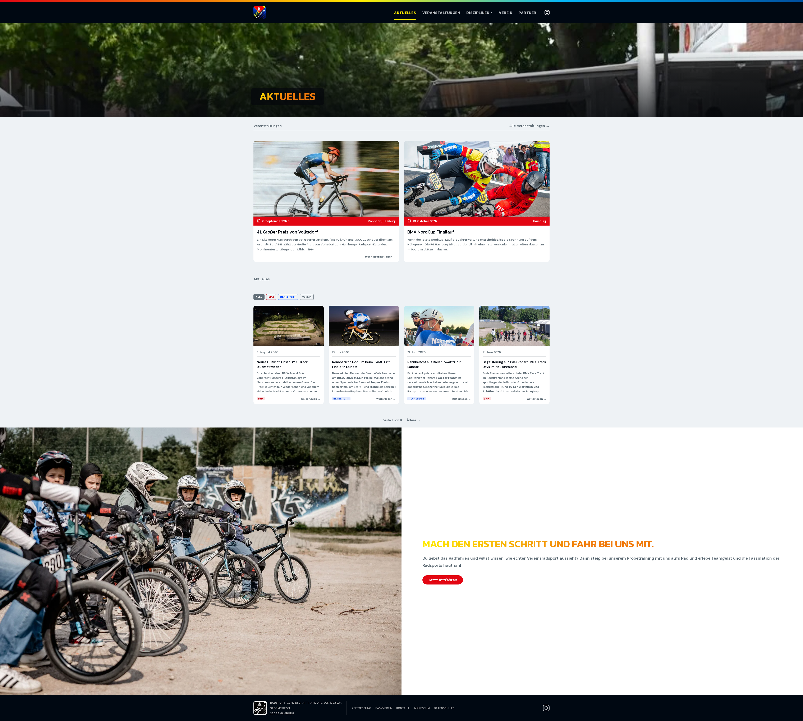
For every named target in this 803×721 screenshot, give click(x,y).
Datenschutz (444, 708)
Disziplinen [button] (477, 12)
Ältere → (413, 419)
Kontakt (402, 708)
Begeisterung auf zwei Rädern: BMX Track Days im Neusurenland (514, 364)
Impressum (422, 708)
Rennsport (288, 297)
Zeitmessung (361, 708)
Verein (505, 12)
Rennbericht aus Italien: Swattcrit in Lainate (434, 364)
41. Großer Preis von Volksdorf (287, 231)
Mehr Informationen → (380, 257)
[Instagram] (547, 12)
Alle (259, 297)
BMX (271, 297)
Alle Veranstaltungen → (529, 126)
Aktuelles (405, 12)
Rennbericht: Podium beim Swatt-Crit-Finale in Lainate (361, 364)
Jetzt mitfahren (442, 580)
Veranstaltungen (441, 12)
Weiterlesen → (310, 399)
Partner (527, 12)
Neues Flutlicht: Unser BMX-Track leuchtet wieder (282, 364)
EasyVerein (383, 708)
